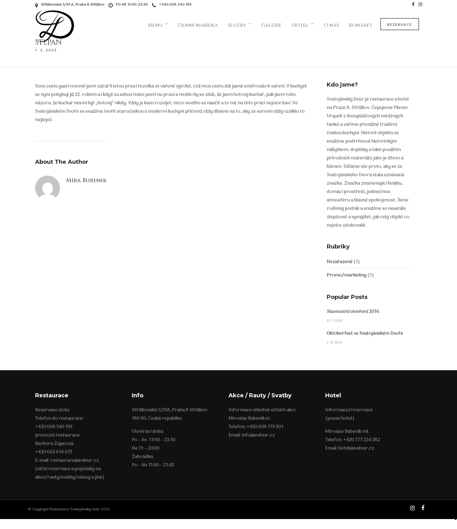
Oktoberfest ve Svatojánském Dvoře (365, 333)
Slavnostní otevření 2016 (353, 311)
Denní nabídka (198, 25)
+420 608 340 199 (175, 5)
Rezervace (399, 24)
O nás (331, 25)
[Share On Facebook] (455, 503)
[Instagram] (420, 4)
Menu (155, 25)
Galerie (271, 25)
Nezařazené (340, 262)
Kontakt (360, 25)
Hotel (300, 25)
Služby (237, 25)
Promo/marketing (347, 275)
